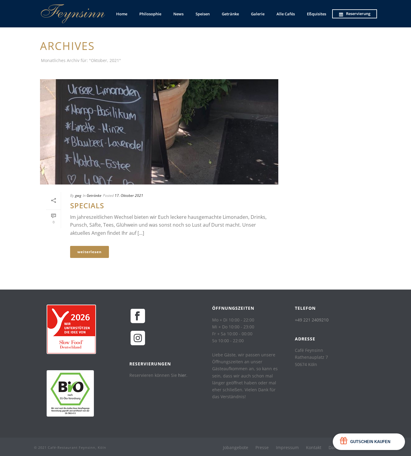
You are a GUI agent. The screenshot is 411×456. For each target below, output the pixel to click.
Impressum (287, 447)
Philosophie (150, 14)
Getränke (230, 14)
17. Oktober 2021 (129, 195)
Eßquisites (316, 14)
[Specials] (159, 132)
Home (121, 14)
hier (182, 375)
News (178, 14)
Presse (262, 447)
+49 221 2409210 (312, 320)
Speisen (203, 14)
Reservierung (358, 13)
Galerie (257, 14)
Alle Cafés (286, 14)
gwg (78, 195)
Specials (87, 205)
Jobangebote (235, 447)
